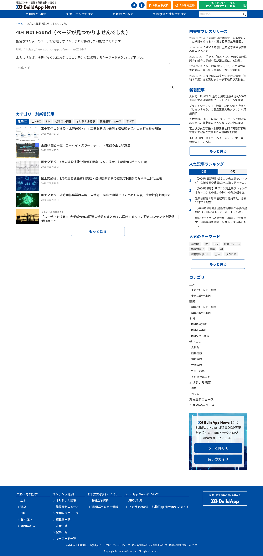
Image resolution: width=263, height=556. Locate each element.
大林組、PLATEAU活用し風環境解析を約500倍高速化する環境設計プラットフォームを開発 (217, 98)
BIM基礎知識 (199, 324)
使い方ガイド (218, 458)
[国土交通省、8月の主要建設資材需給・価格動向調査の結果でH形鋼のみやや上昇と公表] (27, 188)
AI (221, 249)
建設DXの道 (28, 526)
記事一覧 (61, 532)
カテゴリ (75, 14)
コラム (195, 394)
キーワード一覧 (66, 538)
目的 (32, 14)
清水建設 (196, 359)
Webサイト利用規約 (76, 545)
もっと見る (97, 231)
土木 (217, 254)
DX (206, 244)
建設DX (195, 244)
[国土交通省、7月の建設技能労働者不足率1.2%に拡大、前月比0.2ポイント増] (27, 171)
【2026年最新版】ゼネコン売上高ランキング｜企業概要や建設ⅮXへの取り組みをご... (221, 180)
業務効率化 (197, 249)
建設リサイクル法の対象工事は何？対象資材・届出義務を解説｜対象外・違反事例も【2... (220, 222)
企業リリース (232, 244)
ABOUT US (135, 500)
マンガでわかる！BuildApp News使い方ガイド (158, 507)
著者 (119, 14)
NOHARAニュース (201, 404)
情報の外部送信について (181, 545)
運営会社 (94, 545)
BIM (216, 244)
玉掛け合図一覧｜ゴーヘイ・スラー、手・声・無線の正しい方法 (85, 145)
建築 (212, 249)
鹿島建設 (196, 353)
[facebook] (142, 5)
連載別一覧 (63, 519)
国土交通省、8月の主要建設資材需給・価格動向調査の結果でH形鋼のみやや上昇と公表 (101, 178)
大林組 (195, 347)
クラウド (231, 254)
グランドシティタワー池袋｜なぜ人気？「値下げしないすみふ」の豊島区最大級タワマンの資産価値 (217, 109)
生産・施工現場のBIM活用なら (225, 495)
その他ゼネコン (200, 377)
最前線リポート (200, 254)
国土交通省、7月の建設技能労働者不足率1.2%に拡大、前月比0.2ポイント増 (94, 161)
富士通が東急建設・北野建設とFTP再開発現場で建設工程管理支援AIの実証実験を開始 (101, 128)
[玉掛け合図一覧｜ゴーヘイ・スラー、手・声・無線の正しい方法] (27, 155)
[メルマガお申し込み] (27, 221)
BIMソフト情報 (200, 336)
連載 (194, 388)
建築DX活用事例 (201, 313)
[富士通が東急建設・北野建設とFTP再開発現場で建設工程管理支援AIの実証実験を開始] (27, 138)
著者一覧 (61, 526)
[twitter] (134, 5)
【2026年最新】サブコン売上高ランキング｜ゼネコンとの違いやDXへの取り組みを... (221, 190)
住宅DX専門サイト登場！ (222, 5)
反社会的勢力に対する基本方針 (148, 545)
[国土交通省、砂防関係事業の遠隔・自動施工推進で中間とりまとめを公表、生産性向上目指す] (27, 204)
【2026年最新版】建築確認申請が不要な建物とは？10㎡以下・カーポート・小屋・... (221, 210)
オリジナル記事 (200, 382)
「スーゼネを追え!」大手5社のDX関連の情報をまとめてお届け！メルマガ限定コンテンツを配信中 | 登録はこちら (110, 218)
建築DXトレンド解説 (203, 307)
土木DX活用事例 (201, 296)
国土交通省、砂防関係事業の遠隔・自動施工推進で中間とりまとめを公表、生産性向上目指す (105, 195)
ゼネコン (195, 341)
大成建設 (196, 365)
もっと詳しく (218, 447)
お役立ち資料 (100, 500)
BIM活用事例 (199, 330)
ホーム (19, 23)
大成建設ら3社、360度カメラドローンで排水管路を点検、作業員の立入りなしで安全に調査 (217, 121)
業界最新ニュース (201, 399)
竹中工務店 (198, 371)
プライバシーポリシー (115, 545)
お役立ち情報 (165, 14)
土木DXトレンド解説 (203, 290)
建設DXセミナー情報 (104, 507)
